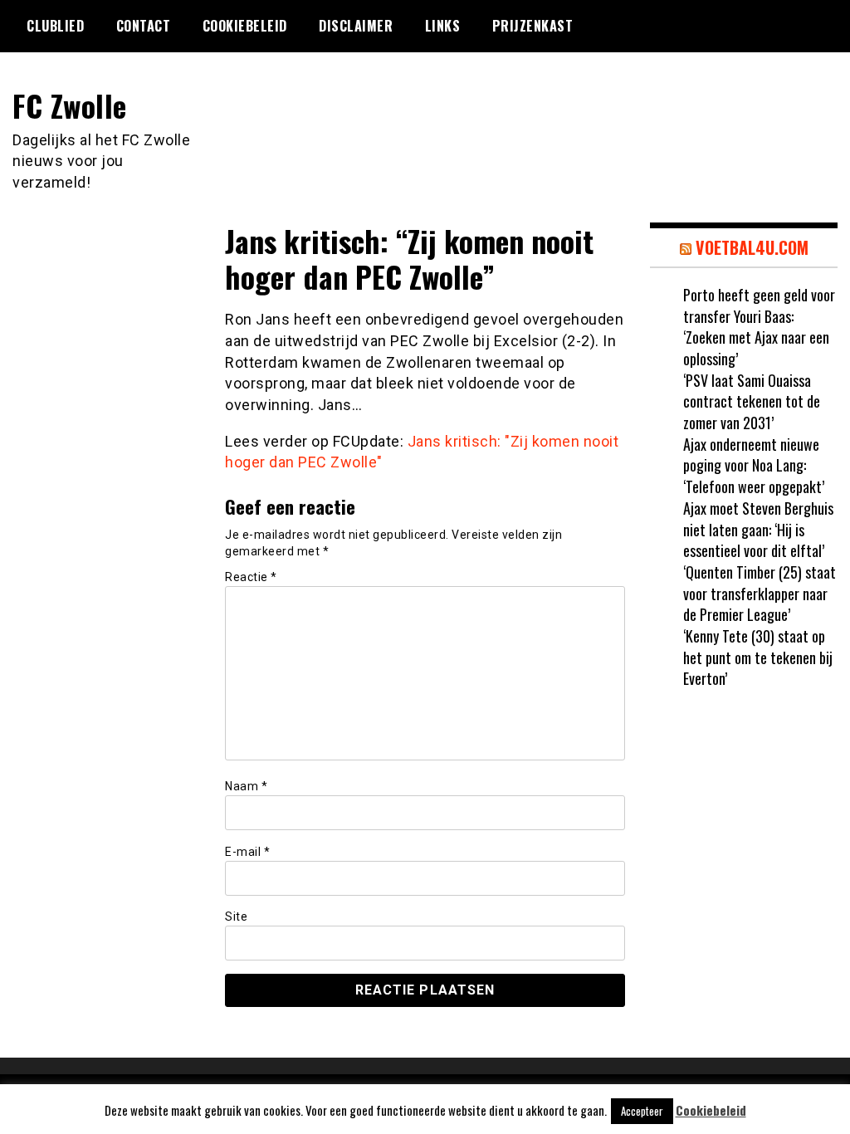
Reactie (251, 577)
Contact (143, 26)
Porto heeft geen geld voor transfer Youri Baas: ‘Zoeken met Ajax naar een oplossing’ (759, 326)
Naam (246, 786)
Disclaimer (356, 26)
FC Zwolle (69, 105)
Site (236, 916)
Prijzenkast (533, 26)
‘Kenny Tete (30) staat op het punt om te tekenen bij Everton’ (758, 657)
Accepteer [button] (642, 1110)
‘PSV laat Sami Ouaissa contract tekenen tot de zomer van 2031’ (751, 401)
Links (443, 26)
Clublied (55, 26)
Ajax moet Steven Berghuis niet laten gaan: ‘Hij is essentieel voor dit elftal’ (758, 529)
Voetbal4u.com (752, 247)
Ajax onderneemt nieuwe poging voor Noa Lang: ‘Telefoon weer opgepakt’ (753, 465)
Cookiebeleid (245, 26)
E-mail (247, 851)
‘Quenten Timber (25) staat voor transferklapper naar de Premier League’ (759, 593)
